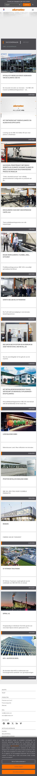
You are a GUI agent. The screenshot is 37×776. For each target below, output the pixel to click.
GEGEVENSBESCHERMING (8, 736)
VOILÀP (3, 692)
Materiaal (4, 705)
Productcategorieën (6, 703)
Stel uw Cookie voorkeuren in (18, 761)
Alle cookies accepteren (18, 771)
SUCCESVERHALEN (11, 46)
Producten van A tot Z (7, 700)
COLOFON (4, 731)
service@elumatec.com (7, 715)
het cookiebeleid (15, 745)
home (4, 46)
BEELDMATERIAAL (6, 733)
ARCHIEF (26, 42)
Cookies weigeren (18, 766)
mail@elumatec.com (7, 713)
